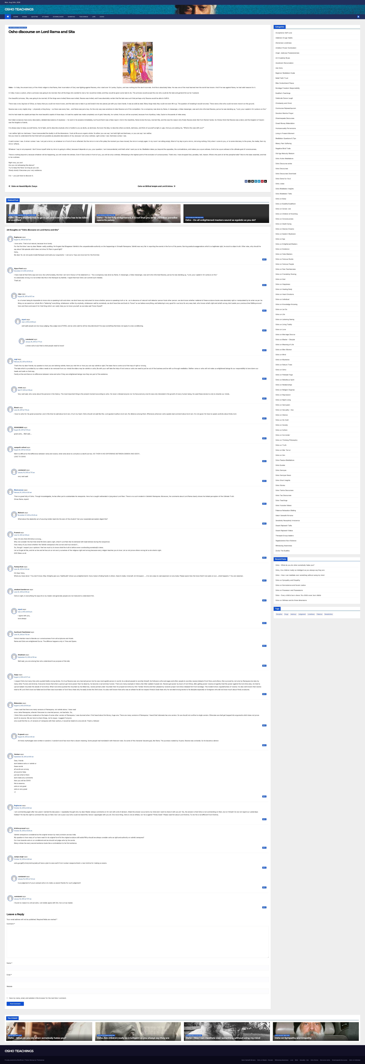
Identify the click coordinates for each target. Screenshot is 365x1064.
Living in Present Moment (285, 133)
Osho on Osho (32, 215)
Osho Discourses (282, 169)
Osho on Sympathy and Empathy (288, 580)
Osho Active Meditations (284, 158)
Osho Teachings (281, 500)
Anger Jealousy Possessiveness (287, 53)
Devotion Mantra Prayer (285, 113)
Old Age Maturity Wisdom (285, 153)
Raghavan (18, 805)
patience (319, 614)
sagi (15, 359)
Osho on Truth (281, 445)
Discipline (279, 614)
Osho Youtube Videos (284, 505)
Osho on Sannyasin (283, 405)
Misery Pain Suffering (284, 143)
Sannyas (71, 17)
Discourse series (325, 1060)
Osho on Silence (282, 415)
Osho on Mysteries (282, 360)
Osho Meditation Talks (284, 194)
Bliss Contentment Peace (285, 83)
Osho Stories (280, 485)
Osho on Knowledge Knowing (286, 304)
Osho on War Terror (283, 450)
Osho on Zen (280, 455)
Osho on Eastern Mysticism (286, 234)
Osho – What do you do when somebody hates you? (295, 565)
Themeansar (40, 1060)
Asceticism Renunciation (285, 63)
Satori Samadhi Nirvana (284, 515)
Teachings (83, 17)
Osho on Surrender (283, 435)
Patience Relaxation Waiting (286, 510)
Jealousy (293, 614)
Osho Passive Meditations (285, 460)
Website (9, 986)
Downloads (58, 17)
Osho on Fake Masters (284, 254)
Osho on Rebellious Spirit (285, 380)
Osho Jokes (280, 184)
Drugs (286, 614)
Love (291, 1060)
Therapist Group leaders (285, 536)
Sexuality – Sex (304, 1060)
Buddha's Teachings (283, 93)
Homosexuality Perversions (286, 128)
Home (15, 17)
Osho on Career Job (283, 209)
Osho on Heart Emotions (285, 294)
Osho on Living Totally (284, 324)
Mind (296, 1060)
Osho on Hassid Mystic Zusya (24, 186)
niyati (24, 319)
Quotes (34, 17)
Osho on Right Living (283, 400)
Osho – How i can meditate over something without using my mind (300, 575)
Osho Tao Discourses (283, 495)
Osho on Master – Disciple (285, 339)
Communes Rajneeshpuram (286, 108)
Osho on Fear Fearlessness (286, 269)
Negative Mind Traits (283, 148)
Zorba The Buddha (283, 551)
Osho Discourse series (284, 163)
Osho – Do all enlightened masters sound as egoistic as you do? (220, 220)
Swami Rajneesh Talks (284, 525)
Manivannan (18, 490)
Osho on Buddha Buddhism (286, 204)
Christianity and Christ (284, 103)
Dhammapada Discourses (285, 118)
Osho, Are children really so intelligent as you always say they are (300, 570)
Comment (11, 924)
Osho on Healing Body (284, 289)
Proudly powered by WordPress (14, 1060)
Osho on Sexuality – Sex (285, 410)
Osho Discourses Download (286, 174)
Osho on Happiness (283, 284)
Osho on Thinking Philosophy (286, 440)
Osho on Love (281, 329)
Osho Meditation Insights (285, 189)
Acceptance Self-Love (284, 33)
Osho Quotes (280, 465)
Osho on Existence (282, 249)
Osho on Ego (280, 239)
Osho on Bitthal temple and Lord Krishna (155, 186)
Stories (45, 17)
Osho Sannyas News (283, 475)
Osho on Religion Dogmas (285, 390)
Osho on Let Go (281, 309)
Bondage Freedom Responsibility (288, 88)
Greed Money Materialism (285, 123)
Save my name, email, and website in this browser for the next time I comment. (37, 998)
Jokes (24, 17)
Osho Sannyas (281, 470)
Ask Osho (279, 68)
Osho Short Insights (283, 480)
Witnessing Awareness (284, 546)
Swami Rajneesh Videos (284, 531)
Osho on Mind (281, 355)
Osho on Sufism (281, 430)
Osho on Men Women (284, 350)
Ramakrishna (328, 614)
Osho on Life (280, 314)
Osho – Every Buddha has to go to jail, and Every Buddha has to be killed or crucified (48, 218)
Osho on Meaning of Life (285, 344)
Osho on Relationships (284, 385)
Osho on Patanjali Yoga (284, 375)
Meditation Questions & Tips (286, 138)
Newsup (32, 1060)
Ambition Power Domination (286, 48)
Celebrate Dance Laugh (284, 98)
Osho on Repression (283, 395)
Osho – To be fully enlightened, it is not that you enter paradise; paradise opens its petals (137, 218)
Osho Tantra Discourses (284, 490)
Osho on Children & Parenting (287, 214)
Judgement (302, 614)
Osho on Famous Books (284, 259)
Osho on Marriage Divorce (285, 334)
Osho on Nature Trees (284, 365)
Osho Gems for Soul (283, 179)
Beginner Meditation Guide (285, 73)
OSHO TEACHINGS (19, 9)
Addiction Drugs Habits (284, 38)
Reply (264, 259)
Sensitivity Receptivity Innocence (288, 520)
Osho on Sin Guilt (282, 420)
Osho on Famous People (285, 264)
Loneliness (311, 614)
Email (9, 975)
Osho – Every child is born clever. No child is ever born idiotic (298, 595)
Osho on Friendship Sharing (286, 274)
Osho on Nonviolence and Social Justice (291, 585)
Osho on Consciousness (284, 219)
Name (9, 963)
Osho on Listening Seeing (285, 319)
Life (93, 17)
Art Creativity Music (283, 58)
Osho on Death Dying (283, 224)
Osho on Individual (282, 299)
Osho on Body (281, 199)
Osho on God (280, 279)
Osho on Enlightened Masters (17, 27)
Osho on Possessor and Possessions (289, 590)
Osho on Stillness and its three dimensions (291, 600)
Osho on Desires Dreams (285, 229)
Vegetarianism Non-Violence (286, 541)
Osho (102, 17)
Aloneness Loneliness (284, 43)
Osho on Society (282, 425)
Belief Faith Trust (282, 78)
